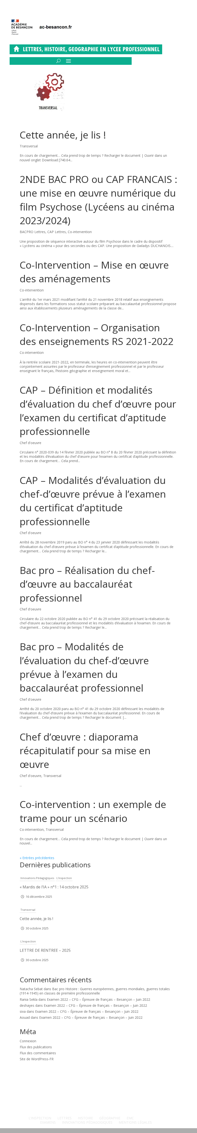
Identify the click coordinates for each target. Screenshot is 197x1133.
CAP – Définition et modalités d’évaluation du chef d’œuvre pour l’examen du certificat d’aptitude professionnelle (98, 410)
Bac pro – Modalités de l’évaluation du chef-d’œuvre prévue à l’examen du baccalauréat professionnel (84, 667)
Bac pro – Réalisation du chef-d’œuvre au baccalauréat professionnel (87, 583)
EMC (130, 1118)
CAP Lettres (56, 231)
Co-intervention (80, 231)
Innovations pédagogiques (37, 878)
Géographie (109, 1118)
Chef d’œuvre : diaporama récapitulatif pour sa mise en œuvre (85, 750)
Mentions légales (135, 1122)
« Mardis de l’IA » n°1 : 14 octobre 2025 (54, 887)
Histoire (85, 1118)
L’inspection (40, 1118)
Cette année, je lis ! (63, 134)
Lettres (64, 1118)
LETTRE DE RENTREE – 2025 (45, 950)
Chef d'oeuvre (30, 442)
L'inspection (64, 878)
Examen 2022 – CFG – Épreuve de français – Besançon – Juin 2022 (98, 999)
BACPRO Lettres (32, 231)
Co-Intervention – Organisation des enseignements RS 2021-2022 (96, 334)
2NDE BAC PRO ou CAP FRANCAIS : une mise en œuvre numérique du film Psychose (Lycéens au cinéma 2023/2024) (98, 199)
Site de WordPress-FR (37, 1059)
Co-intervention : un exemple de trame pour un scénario (93, 811)
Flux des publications (36, 1047)
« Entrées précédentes (37, 858)
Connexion (28, 1041)
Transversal (29, 146)
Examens (48, 1122)
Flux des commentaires (38, 1053)
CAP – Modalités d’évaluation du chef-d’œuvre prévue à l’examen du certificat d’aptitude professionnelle (93, 500)
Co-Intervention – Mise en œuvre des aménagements (94, 271)
